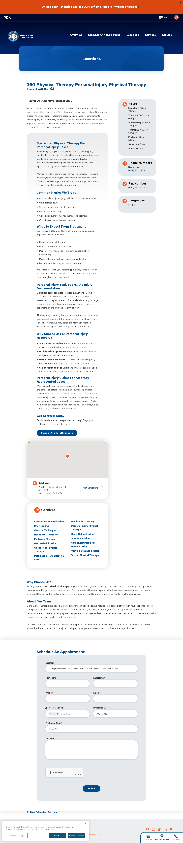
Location (49, 663)
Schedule (148, 840)
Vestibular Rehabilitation (85, 550)
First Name (50, 678)
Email (96, 693)
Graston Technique (45, 530)
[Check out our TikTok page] (159, 830)
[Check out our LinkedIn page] (165, 830)
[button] (176, 16)
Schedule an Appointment (104, 35)
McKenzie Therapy (44, 539)
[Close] (85, 823)
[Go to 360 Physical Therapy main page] (20, 36)
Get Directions (90, 488)
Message (49, 738)
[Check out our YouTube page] (171, 829)
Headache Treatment (46, 534)
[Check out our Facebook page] (147, 829)
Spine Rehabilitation (82, 534)
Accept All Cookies (76, 836)
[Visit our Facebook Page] (52, 88)
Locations (132, 35)
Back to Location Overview (43, 812)
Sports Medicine (80, 538)
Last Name (98, 678)
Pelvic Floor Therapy (83, 521)
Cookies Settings (17, 836)
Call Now (176, 840)
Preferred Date (101, 708)
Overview (76, 35)
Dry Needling (41, 525)
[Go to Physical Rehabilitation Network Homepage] (10, 19)
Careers (167, 35)
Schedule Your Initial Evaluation (57, 433)
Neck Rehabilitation (45, 543)
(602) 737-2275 (136, 170)
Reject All (57, 836)
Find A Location (162, 840)
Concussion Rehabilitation (49, 521)
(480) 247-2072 (136, 187)
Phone (48, 693)
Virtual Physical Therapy (85, 555)
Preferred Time (53, 723)
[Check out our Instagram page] (153, 830)
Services (150, 35)
